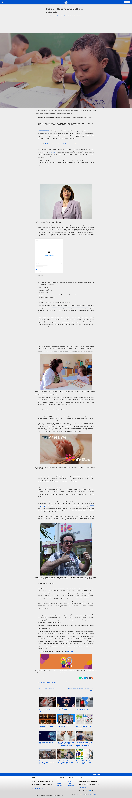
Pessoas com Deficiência (43, 682)
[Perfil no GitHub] (32, 789)
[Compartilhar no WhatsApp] (80, 678)
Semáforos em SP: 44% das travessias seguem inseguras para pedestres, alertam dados (83, 709)
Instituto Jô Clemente (44, 130)
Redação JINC (54, 15)
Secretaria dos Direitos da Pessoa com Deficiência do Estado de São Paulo (70, 307)
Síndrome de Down (52, 682)
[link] (82, 795)
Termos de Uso (93, 796)
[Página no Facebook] (42, 789)
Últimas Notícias (79, 15)
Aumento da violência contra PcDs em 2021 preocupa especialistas (46, 709)
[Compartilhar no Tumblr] (90, 678)
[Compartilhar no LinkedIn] (82, 678)
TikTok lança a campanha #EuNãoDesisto (64, 725)
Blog (58, 781)
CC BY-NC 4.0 (81, 794)
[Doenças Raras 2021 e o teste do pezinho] (66, 449)
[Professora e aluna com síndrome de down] (66, 372)
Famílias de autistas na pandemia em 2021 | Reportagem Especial (60, 143)
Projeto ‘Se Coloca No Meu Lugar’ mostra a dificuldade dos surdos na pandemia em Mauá (66, 762)
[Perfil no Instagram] (39, 789)
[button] (2, 2)
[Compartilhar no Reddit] (92, 678)
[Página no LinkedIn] (37, 789)
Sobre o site (59, 785)
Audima (69, 783)
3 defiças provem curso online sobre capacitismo (65, 708)
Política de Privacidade (92, 794)
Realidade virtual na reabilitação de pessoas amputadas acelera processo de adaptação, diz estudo (84, 744)
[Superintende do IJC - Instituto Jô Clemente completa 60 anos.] (66, 201)
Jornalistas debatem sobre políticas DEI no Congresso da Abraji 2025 (46, 762)
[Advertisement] (66, 25)
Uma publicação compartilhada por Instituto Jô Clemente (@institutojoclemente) (50, 271)
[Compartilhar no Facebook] (87, 678)
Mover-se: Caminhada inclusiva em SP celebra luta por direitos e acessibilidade (84, 726)
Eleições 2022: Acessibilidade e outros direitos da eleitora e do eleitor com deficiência (84, 762)
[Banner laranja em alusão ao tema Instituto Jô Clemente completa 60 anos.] (66, 661)
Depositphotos (71, 785)
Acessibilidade (59, 783)
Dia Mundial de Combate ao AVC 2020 (47, 743)
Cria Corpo (70, 781)
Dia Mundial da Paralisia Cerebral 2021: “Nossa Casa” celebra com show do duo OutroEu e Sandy (66, 744)
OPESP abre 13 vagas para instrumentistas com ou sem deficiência (46, 726)
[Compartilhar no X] (85, 678)
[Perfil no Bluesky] (35, 789)
